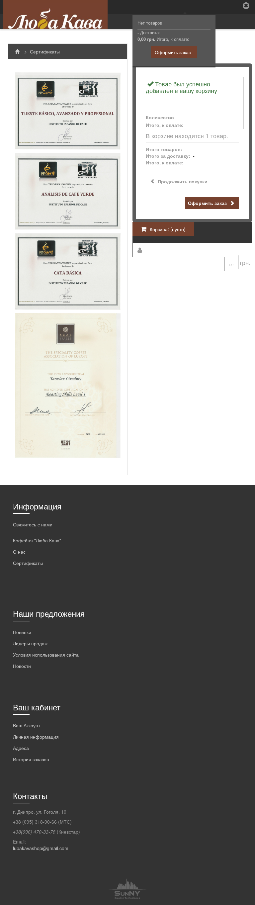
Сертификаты (28, 563)
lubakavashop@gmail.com (40, 848)
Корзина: (168, 229)
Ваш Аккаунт (26, 725)
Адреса (21, 748)
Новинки (22, 632)
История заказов (31, 759)
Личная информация (36, 736)
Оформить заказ (173, 52)
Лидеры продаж (30, 643)
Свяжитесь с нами (32, 524)
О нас (19, 551)
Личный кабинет (150, 239)
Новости (22, 666)
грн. (245, 262)
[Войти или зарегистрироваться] (139, 250)
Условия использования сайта (46, 654)
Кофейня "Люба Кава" (37, 540)
